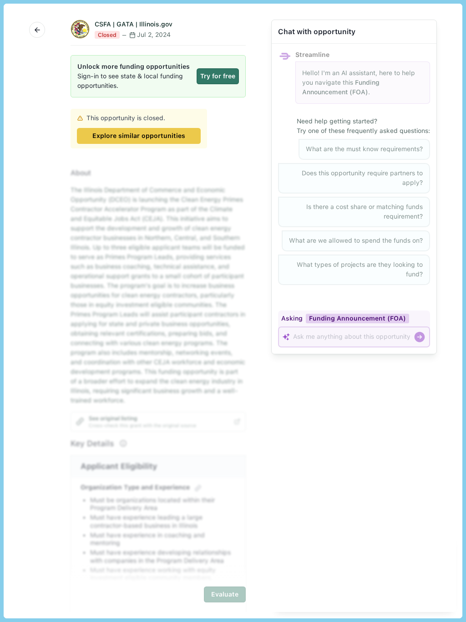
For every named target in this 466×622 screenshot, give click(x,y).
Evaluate (224, 594)
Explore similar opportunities (138, 135)
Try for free (217, 76)
